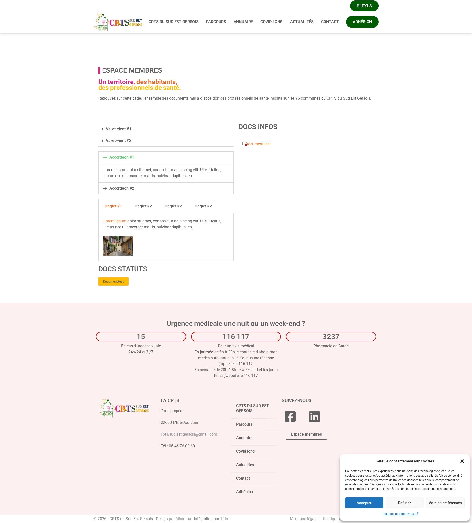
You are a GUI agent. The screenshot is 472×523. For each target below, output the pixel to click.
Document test (258, 144)
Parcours (244, 424)
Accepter (364, 503)
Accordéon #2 (121, 188)
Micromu (183, 518)
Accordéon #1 (121, 157)
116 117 (235, 336)
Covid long (245, 451)
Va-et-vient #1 (118, 129)
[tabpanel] (166, 237)
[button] (462, 461)
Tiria (224, 518)
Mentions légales (304, 518)
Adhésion (244, 491)
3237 (331, 336)
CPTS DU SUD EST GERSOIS (252, 408)
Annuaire (244, 437)
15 (141, 336)
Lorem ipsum (114, 221)
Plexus (364, 5)
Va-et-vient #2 (118, 140)
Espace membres (306, 434)
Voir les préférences (445, 503)
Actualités (245, 464)
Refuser (404, 503)
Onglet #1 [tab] (113, 206)
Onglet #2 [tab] (143, 206)
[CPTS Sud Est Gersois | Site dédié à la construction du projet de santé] (118, 21)
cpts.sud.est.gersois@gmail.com (189, 434)
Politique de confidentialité (400, 514)
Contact (243, 478)
